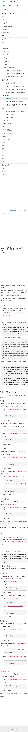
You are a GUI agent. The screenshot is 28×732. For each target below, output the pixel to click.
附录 (3, 142)
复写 (3, 149)
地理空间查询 (5, 32)
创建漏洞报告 (6, 139)
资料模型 (4, 39)
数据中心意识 (5, 158)
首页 (15, 1)
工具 (16, 5)
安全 (3, 45)
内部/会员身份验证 (8, 67)
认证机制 (5, 61)
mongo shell (5, 23)
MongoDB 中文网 (14, 729)
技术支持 (4, 174)
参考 (3, 168)
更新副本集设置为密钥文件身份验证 (14, 73)
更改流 (3, 145)
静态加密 (5, 120)
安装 (3, 19)
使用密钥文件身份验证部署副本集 (13, 70)
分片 (3, 152)
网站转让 (5, 9)
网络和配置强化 (7, 130)
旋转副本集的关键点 (9, 83)
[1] (12, 300)
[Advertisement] (14, 191)
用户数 (4, 58)
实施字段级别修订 (7, 133)
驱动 (10, 5)
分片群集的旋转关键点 (10, 98)
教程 (4, 5)
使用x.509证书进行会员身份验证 (13, 102)
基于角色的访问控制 (8, 114)
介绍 (3, 16)
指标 (3, 42)
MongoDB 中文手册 (8, 13)
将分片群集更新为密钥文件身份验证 (14, 89)
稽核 (3, 127)
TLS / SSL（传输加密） (9, 117)
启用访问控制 (6, 51)
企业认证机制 (6, 64)
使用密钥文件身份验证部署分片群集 (14, 86)
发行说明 (4, 171)
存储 (3, 162)
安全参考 (5, 136)
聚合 (3, 35)
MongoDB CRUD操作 (8, 26)
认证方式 (5, 55)
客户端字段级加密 (7, 123)
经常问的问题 (5, 165)
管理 (3, 155)
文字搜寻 (4, 29)
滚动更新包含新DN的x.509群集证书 (13, 111)
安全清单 (5, 48)
